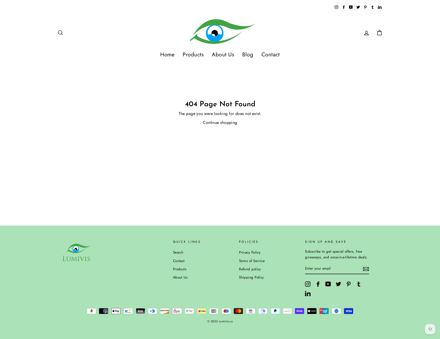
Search (178, 252)
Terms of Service (252, 260)
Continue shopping (220, 123)
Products (193, 54)
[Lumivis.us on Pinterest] (348, 284)
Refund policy (250, 269)
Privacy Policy (250, 252)
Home (167, 54)
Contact (270, 54)
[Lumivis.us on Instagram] (308, 284)
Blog (247, 54)
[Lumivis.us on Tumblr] (359, 284)
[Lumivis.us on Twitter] (338, 284)
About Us (223, 54)
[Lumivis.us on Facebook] (318, 284)
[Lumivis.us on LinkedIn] (308, 293)
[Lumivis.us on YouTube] (328, 284)
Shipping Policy (251, 277)
